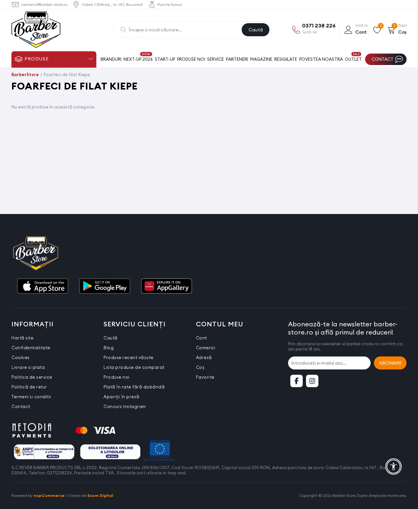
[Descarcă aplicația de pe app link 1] (42, 286)
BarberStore (25, 74)
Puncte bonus (169, 4)
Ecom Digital (100, 495)
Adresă (204, 357)
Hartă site (22, 337)
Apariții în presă (121, 396)
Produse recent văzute (128, 357)
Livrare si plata (28, 367)
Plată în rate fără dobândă (134, 386)
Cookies (20, 357)
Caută (256, 30)
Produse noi (117, 377)
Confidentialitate (30, 347)
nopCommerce (49, 495)
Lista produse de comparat (134, 367)
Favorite (205, 377)
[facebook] (296, 381)
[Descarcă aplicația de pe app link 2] (104, 286)
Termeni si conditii (31, 396)
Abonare (390, 363)
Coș (200, 367)
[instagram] (312, 381)
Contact (20, 406)
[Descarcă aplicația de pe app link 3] (167, 286)
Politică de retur (29, 386)
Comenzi (206, 347)
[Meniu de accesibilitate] (393, 466)
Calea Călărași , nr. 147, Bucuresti (112, 4)
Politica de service (31, 377)
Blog (109, 347)
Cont (201, 337)
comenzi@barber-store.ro (44, 4)
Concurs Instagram (125, 406)
